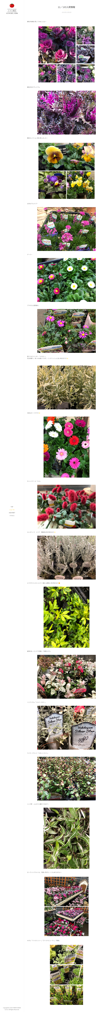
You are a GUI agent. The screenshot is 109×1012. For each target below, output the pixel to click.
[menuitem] (11, 507)
